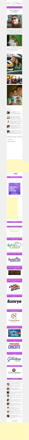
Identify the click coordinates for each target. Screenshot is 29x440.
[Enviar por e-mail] (7, 108)
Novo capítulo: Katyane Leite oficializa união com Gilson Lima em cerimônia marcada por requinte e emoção (15, 384)
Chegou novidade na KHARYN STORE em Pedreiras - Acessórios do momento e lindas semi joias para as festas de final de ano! (16, 131)
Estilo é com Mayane (16, 420)
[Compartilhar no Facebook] (9, 108)
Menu (8, 7)
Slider (17, 12)
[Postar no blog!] (8, 108)
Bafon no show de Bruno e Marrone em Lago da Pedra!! (16, 391)
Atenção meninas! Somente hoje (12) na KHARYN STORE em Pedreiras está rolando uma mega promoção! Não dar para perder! (15, 126)
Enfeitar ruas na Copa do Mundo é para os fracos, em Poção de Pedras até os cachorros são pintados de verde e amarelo (16, 395)
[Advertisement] (15, 161)
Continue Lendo (8, 114)
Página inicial (8, 179)
